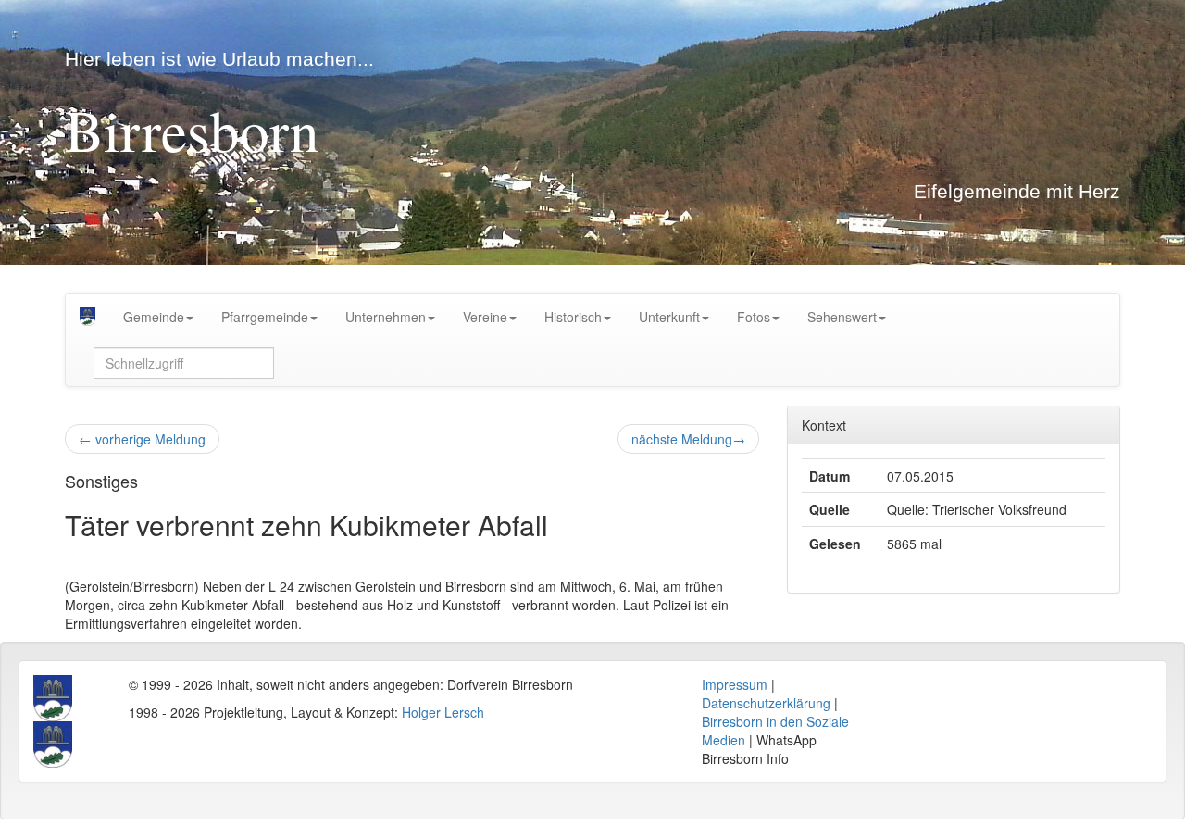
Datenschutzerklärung (766, 703)
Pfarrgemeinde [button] (264, 316)
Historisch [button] (573, 316)
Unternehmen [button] (385, 316)
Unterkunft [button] (669, 316)
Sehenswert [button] (842, 316)
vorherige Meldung (142, 439)
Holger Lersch (443, 712)
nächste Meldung (688, 439)
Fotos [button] (753, 316)
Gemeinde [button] (153, 316)
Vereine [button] (485, 316)
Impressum (734, 684)
